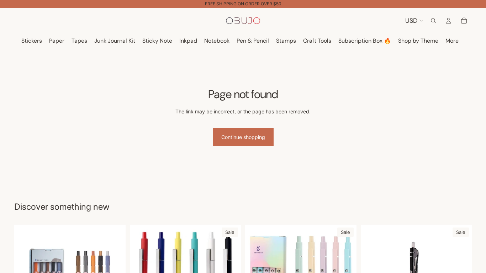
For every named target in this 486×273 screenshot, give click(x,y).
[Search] (433, 20)
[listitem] (452, 41)
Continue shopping (243, 137)
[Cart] (464, 20)
